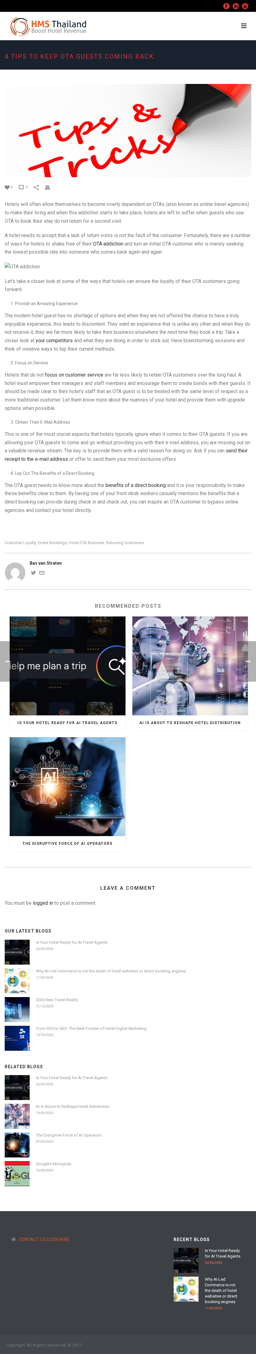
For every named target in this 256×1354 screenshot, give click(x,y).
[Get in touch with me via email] (41, 573)
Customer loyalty (20, 543)
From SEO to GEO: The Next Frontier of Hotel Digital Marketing (91, 1028)
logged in (43, 903)
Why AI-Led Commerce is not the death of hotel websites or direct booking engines (111, 971)
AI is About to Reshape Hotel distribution (190, 723)
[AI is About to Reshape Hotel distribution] (190, 665)
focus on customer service (75, 375)
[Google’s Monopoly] (17, 1173)
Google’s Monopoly (53, 1164)
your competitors (54, 340)
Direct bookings (52, 543)
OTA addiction (108, 244)
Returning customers (125, 543)
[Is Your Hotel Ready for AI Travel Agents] (68, 665)
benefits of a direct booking (136, 485)
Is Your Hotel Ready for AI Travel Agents (67, 723)
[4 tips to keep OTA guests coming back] (128, 130)
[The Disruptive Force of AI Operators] (68, 786)
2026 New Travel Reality (57, 999)
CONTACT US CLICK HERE (44, 1239)
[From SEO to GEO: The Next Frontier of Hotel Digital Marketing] (17, 1038)
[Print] (50, 187)
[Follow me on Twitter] (33, 573)
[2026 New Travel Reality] (17, 1009)
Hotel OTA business (86, 543)
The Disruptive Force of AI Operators (67, 843)
